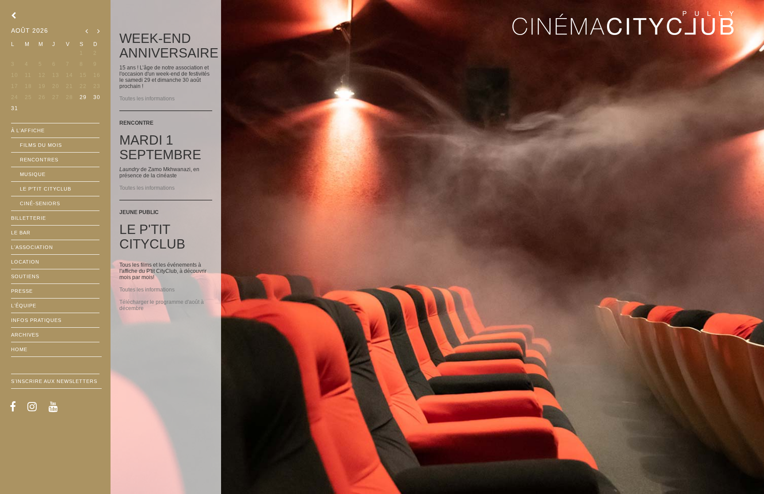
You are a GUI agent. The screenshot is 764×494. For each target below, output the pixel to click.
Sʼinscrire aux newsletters (54, 381)
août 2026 (29, 30)
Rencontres (39, 159)
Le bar (21, 232)
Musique (33, 174)
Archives (25, 334)
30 (96, 97)
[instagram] (32, 406)
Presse (22, 291)
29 (83, 97)
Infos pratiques (36, 320)
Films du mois (41, 145)
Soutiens (25, 276)
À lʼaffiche (28, 130)
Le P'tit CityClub (45, 188)
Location (25, 261)
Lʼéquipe (23, 305)
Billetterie (28, 218)
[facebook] (13, 406)
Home (19, 349)
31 (14, 108)
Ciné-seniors (40, 203)
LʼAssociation (32, 247)
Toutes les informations (147, 99)
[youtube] (53, 406)
